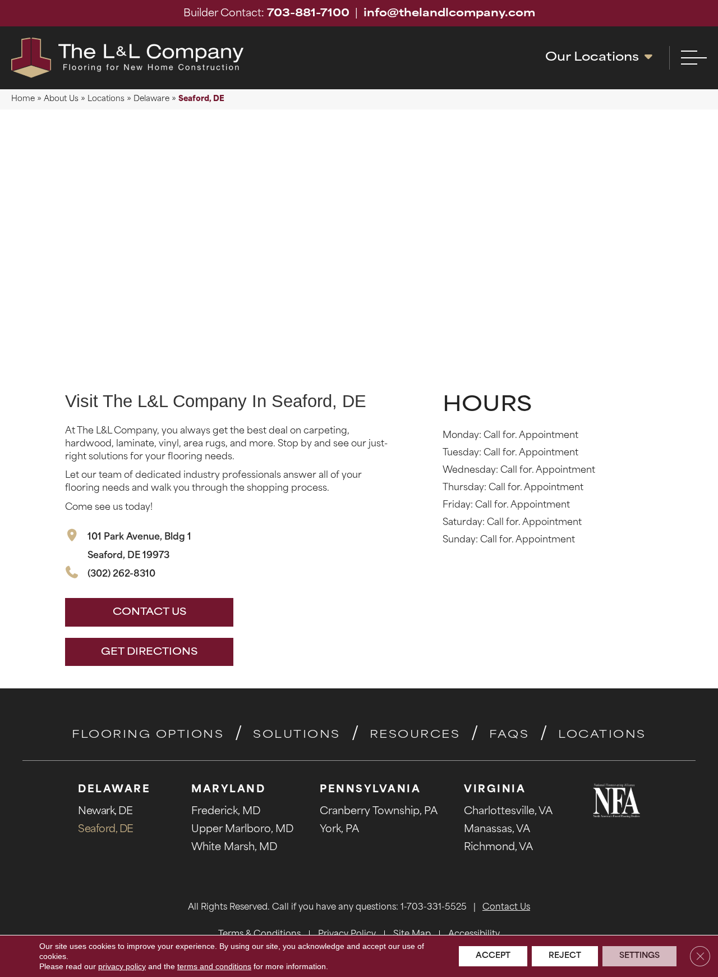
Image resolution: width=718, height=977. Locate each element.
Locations (106, 99)
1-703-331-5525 (434, 907)
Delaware (151, 99)
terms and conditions (214, 966)
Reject (565, 956)
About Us (61, 99)
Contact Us (506, 907)
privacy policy (122, 966)
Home (23, 99)
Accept (493, 956)
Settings (639, 956)
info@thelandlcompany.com (449, 14)
